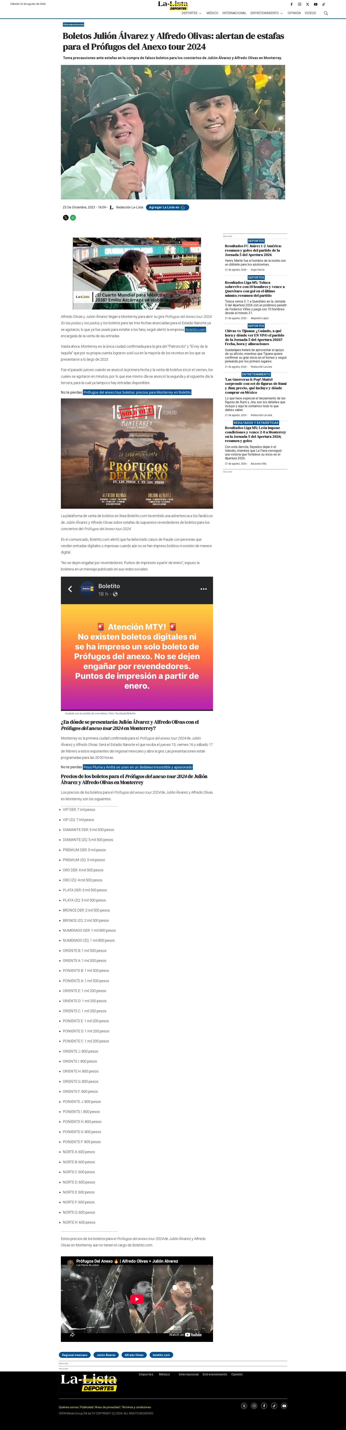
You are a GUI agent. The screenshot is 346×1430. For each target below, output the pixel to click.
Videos (310, 13)
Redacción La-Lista (261, 366)
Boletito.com (195, 329)
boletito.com (161, 1355)
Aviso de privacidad (107, 1407)
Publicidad (87, 1407)
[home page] (173, 5)
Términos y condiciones (136, 1407)
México (212, 13)
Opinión (294, 13)
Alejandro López (260, 318)
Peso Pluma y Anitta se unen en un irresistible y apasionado (138, 767)
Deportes (189, 13)
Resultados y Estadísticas (256, 423)
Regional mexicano (75, 1355)
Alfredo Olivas (134, 1355)
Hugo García (258, 269)
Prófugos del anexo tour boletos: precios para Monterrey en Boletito (137, 392)
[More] (200, 13)
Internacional (234, 13)
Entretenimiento (264, 13)
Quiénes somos (68, 1407)
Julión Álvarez (106, 1355)
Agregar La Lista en (164, 207)
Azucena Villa (258, 463)
